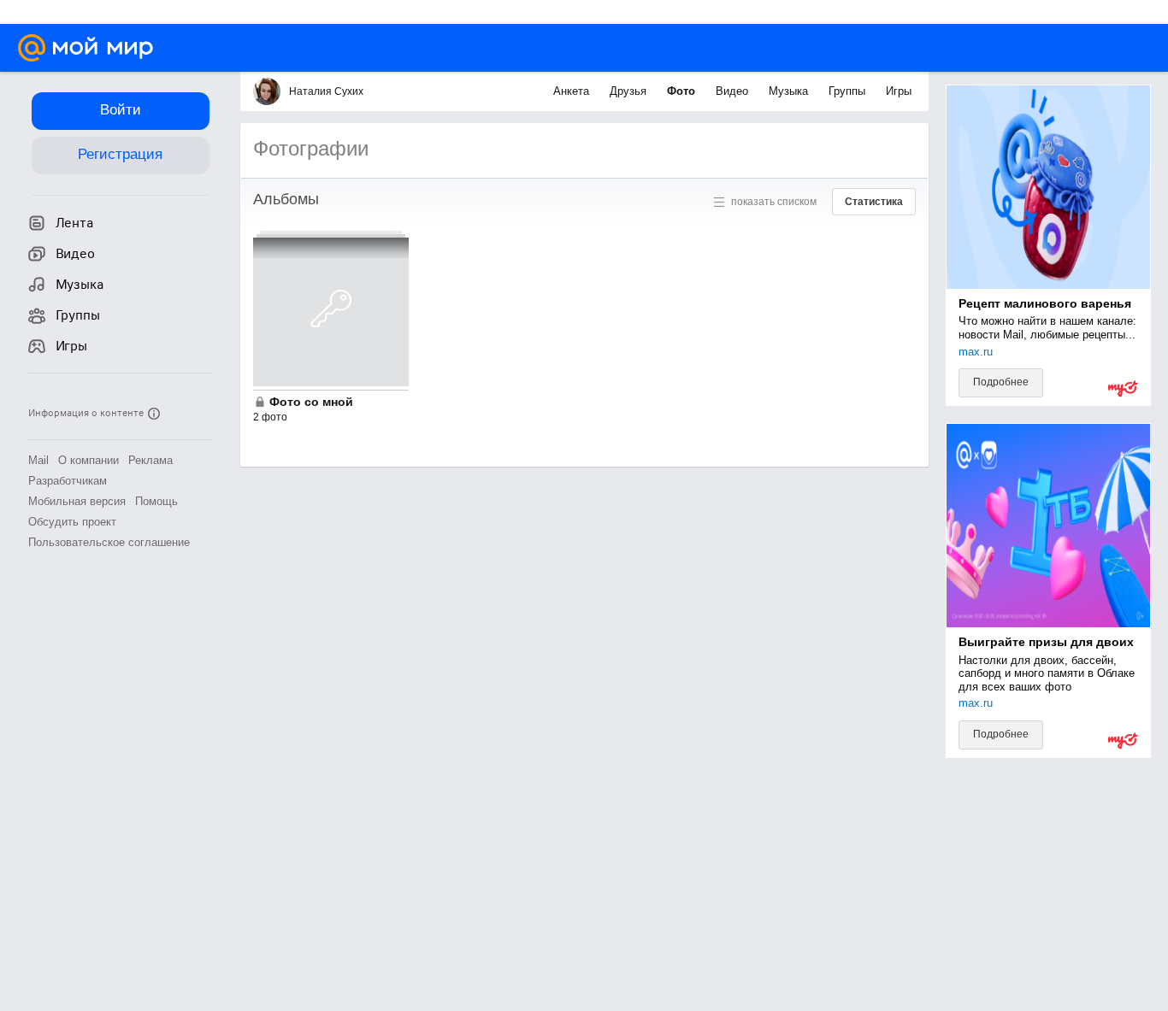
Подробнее (1001, 382)
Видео (734, 91)
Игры (898, 91)
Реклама (150, 460)
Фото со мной (311, 402)
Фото (683, 91)
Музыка (790, 91)
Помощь (156, 501)
